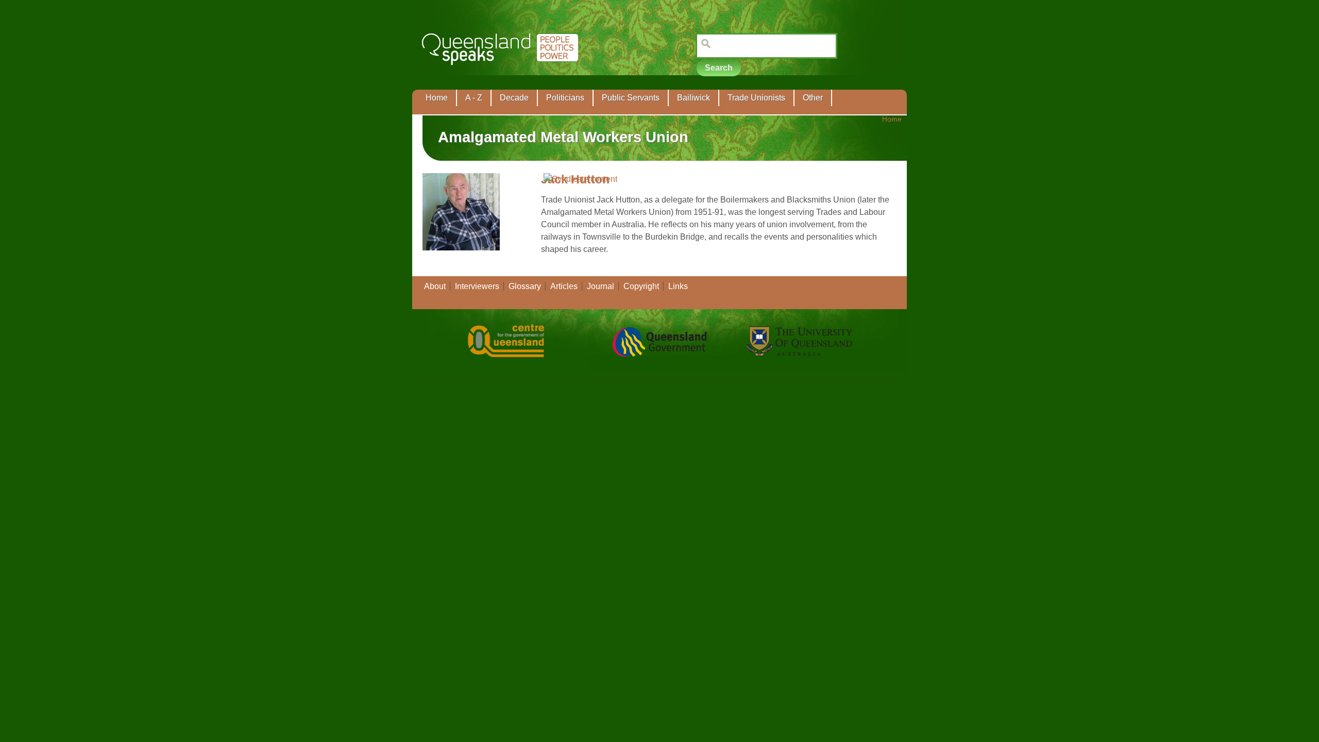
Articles (564, 286)
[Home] (502, 72)
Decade (514, 97)
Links (678, 286)
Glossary (525, 286)
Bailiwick (693, 97)
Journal (600, 286)
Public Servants (631, 97)
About (435, 286)
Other (813, 97)
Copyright (641, 286)
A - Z (473, 97)
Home (437, 97)
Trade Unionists (756, 97)
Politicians (565, 97)
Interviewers (477, 286)
